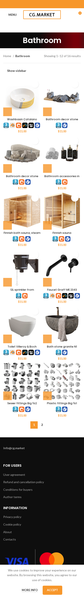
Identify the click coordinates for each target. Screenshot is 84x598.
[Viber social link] (59, 4)
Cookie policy (12, 524)
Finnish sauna (62, 233)
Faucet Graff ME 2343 (62, 290)
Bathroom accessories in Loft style (61, 177)
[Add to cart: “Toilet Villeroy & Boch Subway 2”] (7, 339)
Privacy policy (12, 517)
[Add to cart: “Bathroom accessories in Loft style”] (47, 168)
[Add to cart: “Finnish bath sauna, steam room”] (7, 225)
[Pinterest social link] (31, 4)
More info (30, 590)
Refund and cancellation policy (23, 482)
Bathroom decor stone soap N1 (22, 177)
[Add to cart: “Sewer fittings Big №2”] (7, 395)
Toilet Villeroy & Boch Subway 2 (22, 348)
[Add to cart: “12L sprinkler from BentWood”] (7, 282)
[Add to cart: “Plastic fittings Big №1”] (47, 395)
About (7, 532)
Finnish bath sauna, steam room (22, 234)
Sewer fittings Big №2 (22, 403)
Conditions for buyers (18, 489)
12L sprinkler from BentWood (22, 291)
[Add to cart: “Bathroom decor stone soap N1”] (7, 168)
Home (7, 56)
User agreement (14, 474)
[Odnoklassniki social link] (36, 4)
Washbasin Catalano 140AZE (22, 120)
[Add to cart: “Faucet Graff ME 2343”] (47, 282)
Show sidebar (16, 70)
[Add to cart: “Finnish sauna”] (47, 225)
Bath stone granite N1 (62, 346)
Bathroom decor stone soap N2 (62, 120)
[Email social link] (25, 4)
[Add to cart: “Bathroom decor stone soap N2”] (47, 111)
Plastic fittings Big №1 (62, 403)
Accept (52, 590)
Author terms (12, 497)
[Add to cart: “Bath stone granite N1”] (47, 339)
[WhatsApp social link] (42, 4)
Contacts (9, 539)
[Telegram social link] (53, 4)
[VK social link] (47, 4)
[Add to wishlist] (35, 84)
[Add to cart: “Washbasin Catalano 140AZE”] (7, 111)
